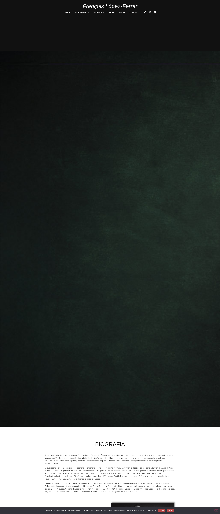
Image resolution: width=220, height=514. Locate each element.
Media (122, 13)
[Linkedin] (155, 12)
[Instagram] (150, 12)
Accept (161, 510)
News (111, 13)
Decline (170, 510)
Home (67, 13)
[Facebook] (145, 12)
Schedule (99, 13)
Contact (134, 13)
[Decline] (216, 510)
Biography (80, 13)
